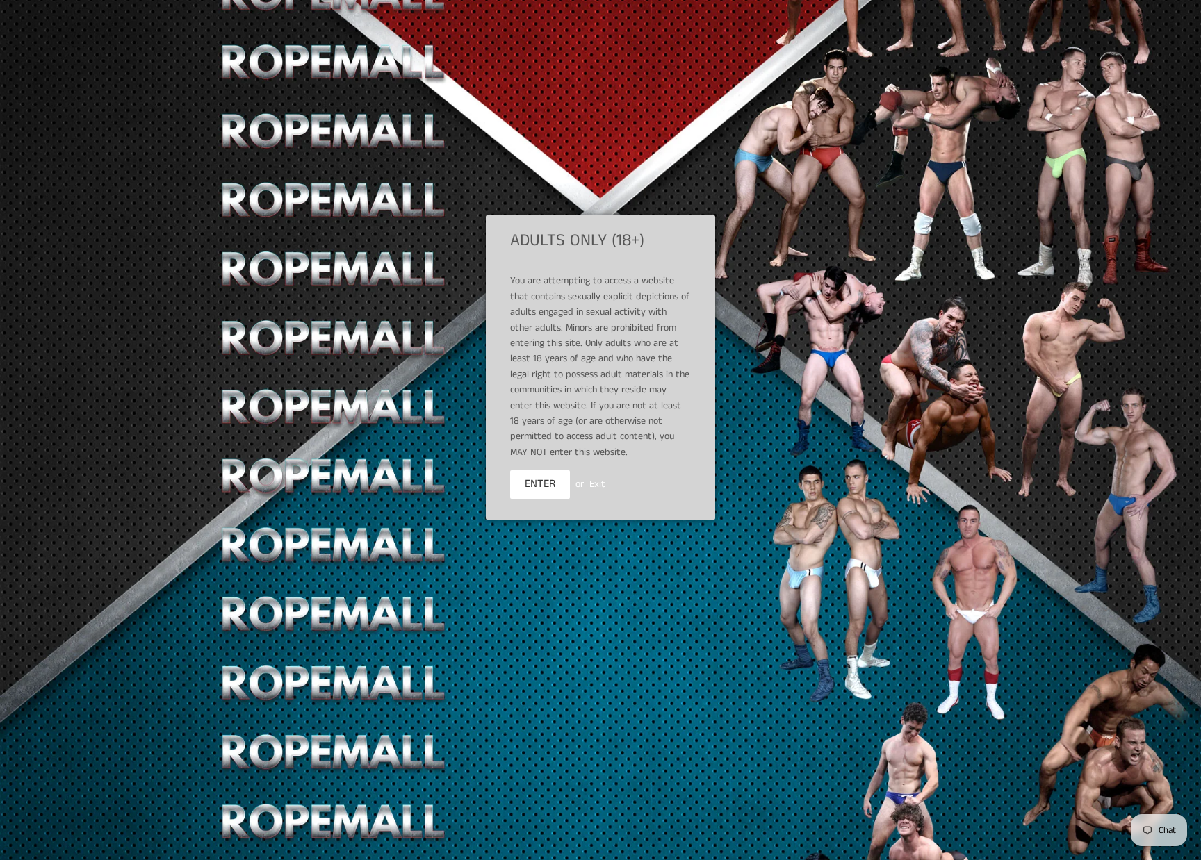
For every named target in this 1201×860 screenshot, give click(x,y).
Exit (597, 484)
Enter (540, 484)
